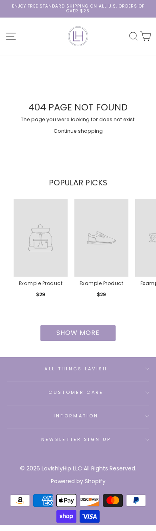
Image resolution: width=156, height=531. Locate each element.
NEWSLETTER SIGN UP (76, 439)
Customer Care (75, 392)
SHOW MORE (78, 332)
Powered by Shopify (78, 481)
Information (76, 416)
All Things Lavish (75, 369)
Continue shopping (78, 131)
